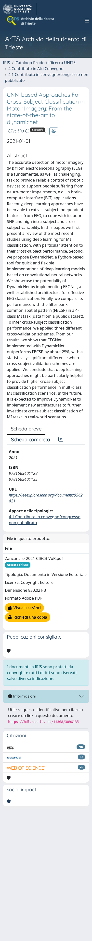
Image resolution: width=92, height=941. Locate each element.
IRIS (6, 62)
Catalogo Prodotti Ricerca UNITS (45, 62)
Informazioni (24, 696)
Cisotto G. (18, 131)
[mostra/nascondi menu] (87, 20)
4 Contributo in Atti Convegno (36, 68)
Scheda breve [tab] (26, 428)
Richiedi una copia (29, 617)
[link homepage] (19, 9)
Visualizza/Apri (26, 607)
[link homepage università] (31, 21)
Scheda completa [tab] (30, 439)
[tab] (60, 439)
